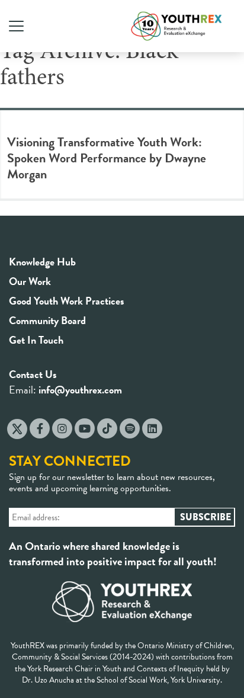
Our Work (30, 281)
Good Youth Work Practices (66, 301)
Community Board (47, 320)
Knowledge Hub (42, 262)
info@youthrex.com (80, 390)
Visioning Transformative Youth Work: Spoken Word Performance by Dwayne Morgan (106, 158)
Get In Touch (36, 340)
